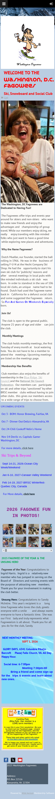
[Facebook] (6, 760)
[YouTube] (20, 760)
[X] (13, 760)
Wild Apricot (27, 793)
